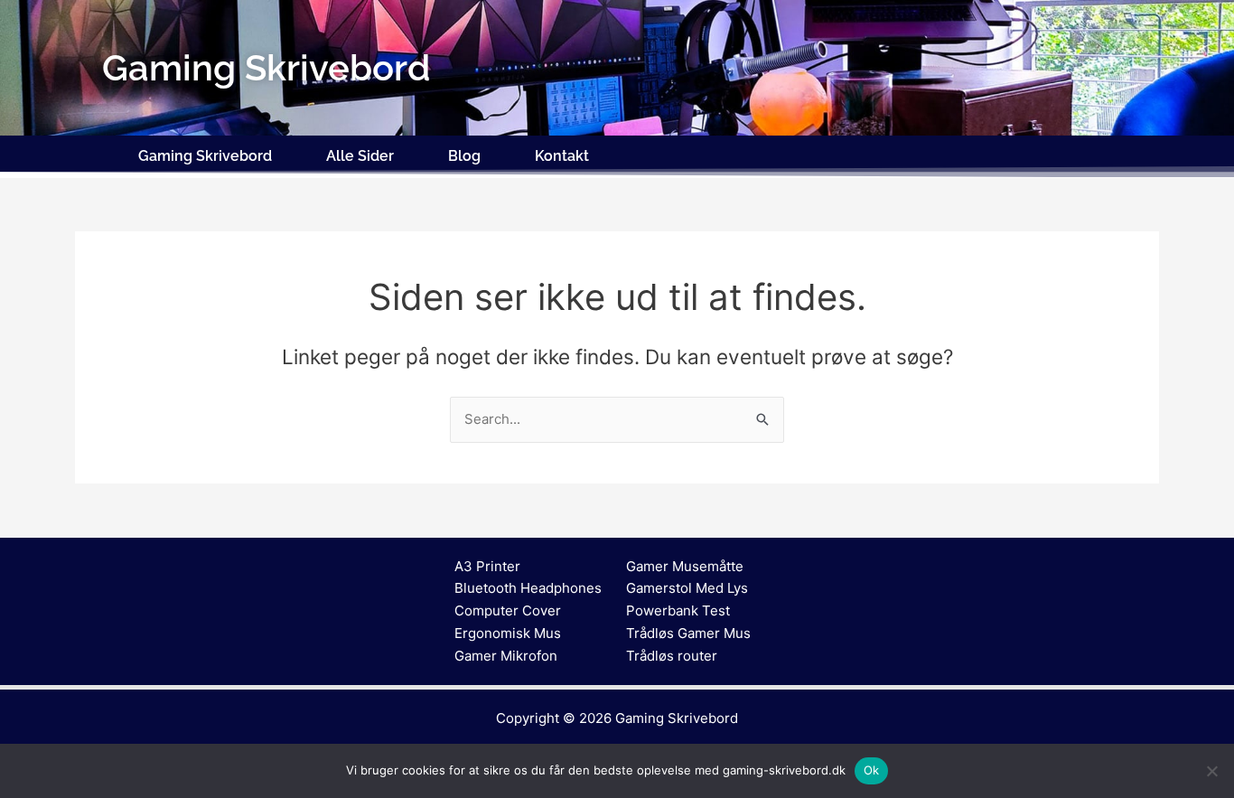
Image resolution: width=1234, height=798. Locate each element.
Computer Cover (507, 610)
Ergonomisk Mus (507, 633)
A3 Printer (487, 566)
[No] (1211, 771)
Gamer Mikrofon (505, 655)
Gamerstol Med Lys (687, 587)
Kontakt (562, 155)
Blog (464, 155)
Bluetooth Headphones (528, 587)
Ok (872, 770)
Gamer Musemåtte (684, 566)
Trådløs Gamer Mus (688, 633)
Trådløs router (671, 655)
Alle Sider (360, 155)
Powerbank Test (678, 610)
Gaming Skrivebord (205, 155)
